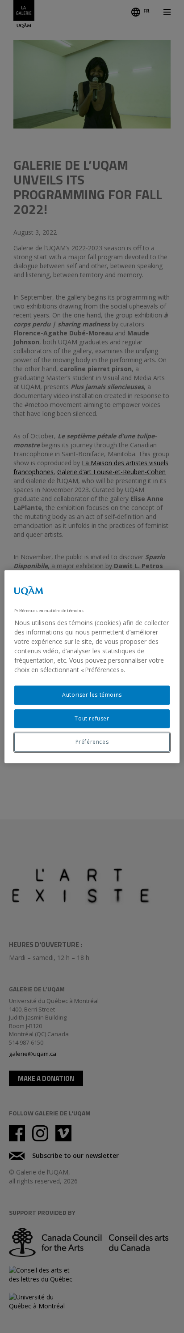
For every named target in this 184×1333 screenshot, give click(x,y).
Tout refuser (92, 718)
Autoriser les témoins (92, 695)
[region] (91, 666)
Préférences (92, 742)
